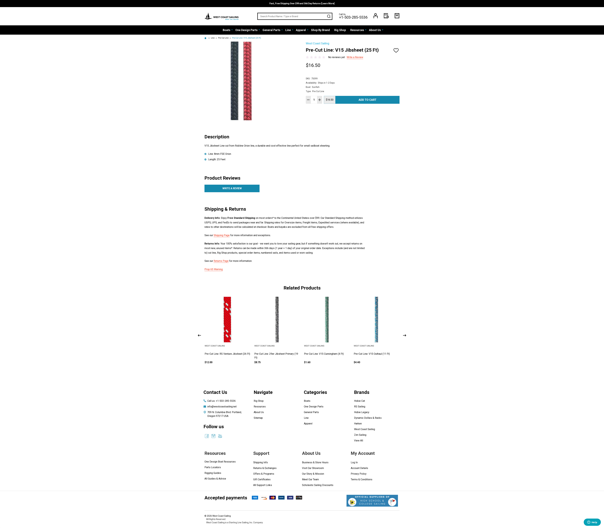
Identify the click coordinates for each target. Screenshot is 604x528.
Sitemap (258, 417)
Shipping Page (222, 235)
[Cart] (397, 15)
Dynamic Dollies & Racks (368, 417)
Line (288, 30)
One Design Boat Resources (220, 461)
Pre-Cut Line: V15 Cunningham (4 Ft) (373, 353)
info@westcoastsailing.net (222, 406)
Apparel (301, 30)
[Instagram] (213, 436)
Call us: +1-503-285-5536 (221, 400)
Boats (226, 30)
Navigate (263, 392)
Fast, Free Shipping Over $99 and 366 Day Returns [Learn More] (302, 3)
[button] (372, 501)
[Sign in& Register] (375, 15)
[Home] (205, 38)
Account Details (359, 468)
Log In (354, 462)
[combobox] (294, 16)
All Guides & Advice (215, 478)
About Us (375, 30)
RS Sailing (359, 406)
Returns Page (221, 260)
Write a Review (355, 57)
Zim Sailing (360, 434)
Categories (315, 392)
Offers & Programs (263, 473)
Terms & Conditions (361, 479)
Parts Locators (212, 467)
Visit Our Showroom (313, 468)
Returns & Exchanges (265, 468)
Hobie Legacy (361, 412)
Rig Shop (340, 30)
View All (358, 440)
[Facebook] (207, 436)
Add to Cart (367, 99)
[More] (232, 29)
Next (404, 335)
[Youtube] (220, 436)
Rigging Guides (212, 472)
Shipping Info (260, 462)
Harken (358, 423)
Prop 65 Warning (213, 269)
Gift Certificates (262, 479)
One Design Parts (246, 30)
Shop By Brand (320, 30)
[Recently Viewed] (386, 15)
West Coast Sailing (364, 429)
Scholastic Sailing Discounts (317, 485)
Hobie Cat (359, 400)
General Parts (271, 30)
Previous (199, 335)
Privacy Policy (358, 473)
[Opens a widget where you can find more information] (592, 522)
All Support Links (262, 485)
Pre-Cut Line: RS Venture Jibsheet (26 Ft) (277, 353)
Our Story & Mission (313, 473)
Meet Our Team (310, 479)
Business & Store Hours (315, 462)
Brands (361, 392)
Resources (357, 30)
